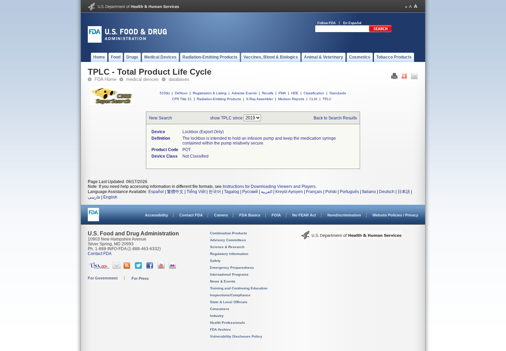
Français (314, 191)
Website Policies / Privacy (395, 215)
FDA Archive (220, 329)
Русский (250, 191)
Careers (221, 215)
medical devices (142, 79)
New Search (160, 118)
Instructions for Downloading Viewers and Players (269, 186)
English (110, 197)
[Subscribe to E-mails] (116, 267)
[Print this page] (394, 77)
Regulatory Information (229, 254)
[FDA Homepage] (93, 217)
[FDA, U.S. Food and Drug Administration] (127, 41)
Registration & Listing (209, 93)
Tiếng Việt (196, 191)
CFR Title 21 (182, 99)
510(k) (165, 93)
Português (349, 191)
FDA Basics (249, 215)
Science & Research (227, 247)
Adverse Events (244, 93)
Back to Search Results (335, 118)
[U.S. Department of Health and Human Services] (133, 9)
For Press (140, 278)
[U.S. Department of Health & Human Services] (351, 237)
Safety (215, 261)
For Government (103, 278)
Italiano (369, 191)
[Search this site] (380, 31)
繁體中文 (175, 191)
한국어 (215, 191)
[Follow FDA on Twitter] (139, 267)
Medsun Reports (291, 99)
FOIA (276, 215)
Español (156, 191)
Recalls (267, 93)
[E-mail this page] (414, 77)
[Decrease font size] (406, 6)
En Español (352, 23)
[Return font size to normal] (410, 6)
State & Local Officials (228, 302)
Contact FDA (191, 215)
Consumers (219, 309)
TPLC (327, 99)
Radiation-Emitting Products (219, 99)
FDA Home (105, 79)
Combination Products (228, 233)
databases (179, 79)
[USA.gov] (98, 267)
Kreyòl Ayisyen (289, 191)
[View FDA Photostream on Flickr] (173, 267)
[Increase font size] (416, 6)
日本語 (404, 191)
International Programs (229, 274)
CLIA (313, 99)
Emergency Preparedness (232, 267)
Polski (331, 191)
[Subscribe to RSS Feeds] (128, 267)
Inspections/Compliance (230, 295)
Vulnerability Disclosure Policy (236, 336)
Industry (217, 316)
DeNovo (181, 93)
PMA (282, 93)
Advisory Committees (228, 240)
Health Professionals (227, 323)
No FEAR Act (304, 215)
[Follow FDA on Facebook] (150, 267)
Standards (337, 93)
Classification (314, 93)
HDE (294, 93)
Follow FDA (326, 23)
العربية (266, 191)
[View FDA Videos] (162, 267)
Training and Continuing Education (238, 288)
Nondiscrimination (344, 215)
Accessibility (156, 215)
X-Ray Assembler (259, 99)
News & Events (222, 281)
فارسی (94, 197)
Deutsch (386, 191)
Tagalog (231, 191)
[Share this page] (404, 77)
